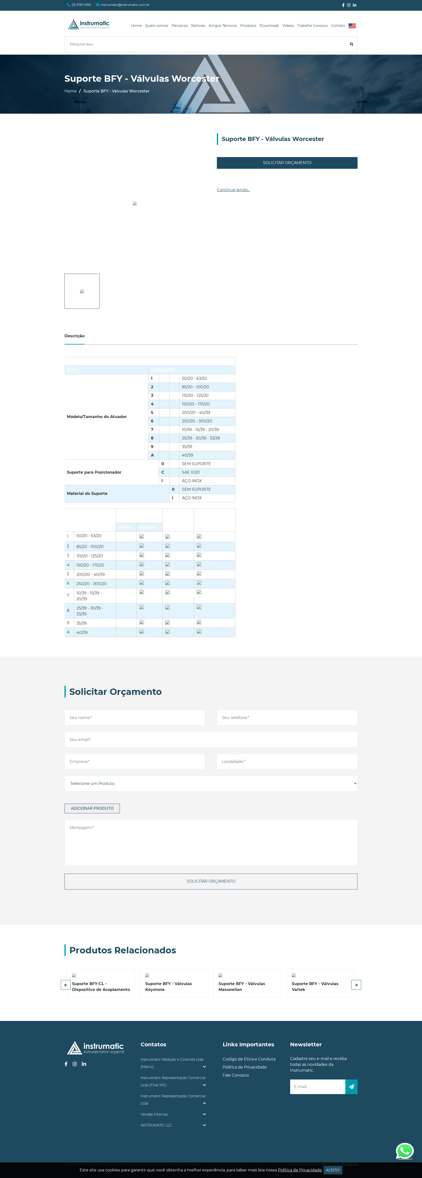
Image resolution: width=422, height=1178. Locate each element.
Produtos (248, 25)
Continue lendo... (233, 190)
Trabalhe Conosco (312, 25)
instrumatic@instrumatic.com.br (125, 5)
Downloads (269, 25)
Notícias (198, 25)
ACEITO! (333, 1170)
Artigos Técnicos (223, 25)
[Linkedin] (354, 5)
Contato (338, 25)
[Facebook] (343, 5)
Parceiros (180, 25)
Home (136, 25)
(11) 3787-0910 (81, 5)
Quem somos (156, 25)
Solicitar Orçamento (287, 162)
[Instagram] (348, 5)
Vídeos (288, 25)
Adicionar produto (92, 808)
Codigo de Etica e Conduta (249, 1059)
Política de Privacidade (245, 1067)
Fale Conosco (236, 1075)
